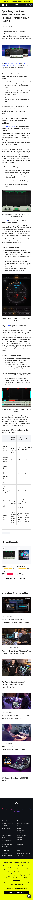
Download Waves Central (23, 833)
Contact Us (20, 855)
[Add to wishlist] (3, 548)
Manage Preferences (16, 884)
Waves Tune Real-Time (8, 823)
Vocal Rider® (5, 833)
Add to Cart (8, 578)
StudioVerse (20, 830)
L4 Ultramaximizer (6, 828)
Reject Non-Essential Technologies (16, 888)
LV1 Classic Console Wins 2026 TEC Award (15, 779)
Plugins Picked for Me (8, 858)
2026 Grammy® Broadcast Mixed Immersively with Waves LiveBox (14, 748)
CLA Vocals (5, 838)
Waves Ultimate (21, 566)
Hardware (19, 842)
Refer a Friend (21, 844)
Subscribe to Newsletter (23, 853)
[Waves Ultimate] (24, 555)
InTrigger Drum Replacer (8, 835)
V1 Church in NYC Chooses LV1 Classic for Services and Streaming (16, 717)
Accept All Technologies (16, 892)
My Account (5, 853)
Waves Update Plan (7, 855)
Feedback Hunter (15, 63)
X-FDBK (7, 63)
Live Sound (6, 532)
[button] (29, 896)
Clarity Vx (4, 830)
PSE (7, 220)
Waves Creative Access (23, 823)
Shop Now (27, 1)
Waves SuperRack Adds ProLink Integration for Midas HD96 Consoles (15, 621)
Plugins (19, 825)
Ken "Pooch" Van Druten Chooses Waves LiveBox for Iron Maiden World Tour (16, 652)
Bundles (19, 828)
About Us (19, 858)
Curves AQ (5, 825)
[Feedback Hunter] (9, 555)
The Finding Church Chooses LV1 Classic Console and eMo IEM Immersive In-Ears (14, 684)
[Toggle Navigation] (3, 5)
